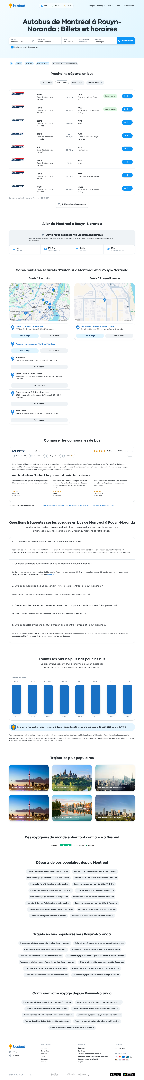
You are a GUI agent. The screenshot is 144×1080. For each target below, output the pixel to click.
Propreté (53, 456)
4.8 (25, 456)
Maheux (37, 451)
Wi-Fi (68, 456)
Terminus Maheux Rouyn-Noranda (97, 326)
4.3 (43, 456)
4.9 (59, 456)
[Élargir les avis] (130, 453)
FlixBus (45, 505)
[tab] (46, 82)
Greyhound (53, 505)
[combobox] (20, 41)
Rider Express (63, 505)
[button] (33, 41)
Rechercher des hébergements (26, 47)
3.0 (72, 456)
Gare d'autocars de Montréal (29, 326)
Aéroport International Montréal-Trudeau (35, 344)
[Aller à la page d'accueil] (17, 5)
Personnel (19, 456)
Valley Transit (90, 505)
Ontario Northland (102, 505)
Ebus (112, 505)
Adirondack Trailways (76, 505)
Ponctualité (36, 456)
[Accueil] (11, 63)
